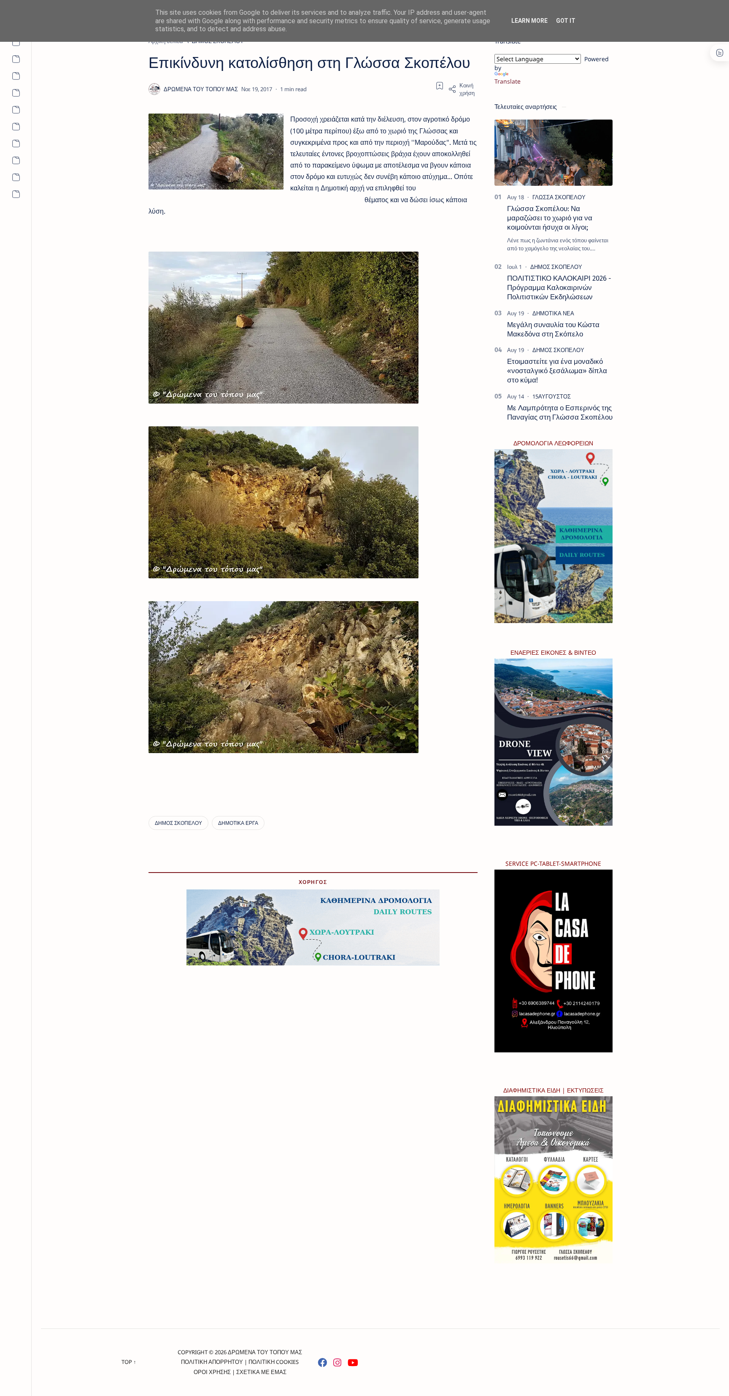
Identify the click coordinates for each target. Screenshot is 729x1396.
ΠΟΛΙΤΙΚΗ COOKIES (273, 1362)
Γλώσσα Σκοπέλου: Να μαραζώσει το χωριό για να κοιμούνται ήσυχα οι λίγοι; (549, 217)
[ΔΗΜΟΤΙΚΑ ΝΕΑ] (553, 313)
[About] (15, 42)
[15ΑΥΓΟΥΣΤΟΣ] (551, 396)
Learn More (529, 20)
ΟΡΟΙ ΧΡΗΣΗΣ (212, 1372)
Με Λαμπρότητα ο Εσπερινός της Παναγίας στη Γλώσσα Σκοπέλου (560, 412)
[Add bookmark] (439, 85)
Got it (565, 20)
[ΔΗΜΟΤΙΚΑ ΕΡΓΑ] (238, 823)
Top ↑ (129, 1362)
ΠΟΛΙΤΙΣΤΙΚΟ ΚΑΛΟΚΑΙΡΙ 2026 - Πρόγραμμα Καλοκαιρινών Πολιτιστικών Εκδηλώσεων (559, 287)
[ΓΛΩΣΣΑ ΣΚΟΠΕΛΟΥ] (559, 197)
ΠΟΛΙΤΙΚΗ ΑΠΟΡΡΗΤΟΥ (212, 1362)
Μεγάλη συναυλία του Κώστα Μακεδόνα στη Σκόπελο (553, 329)
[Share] (463, 89)
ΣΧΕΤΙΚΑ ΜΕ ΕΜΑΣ (261, 1372)
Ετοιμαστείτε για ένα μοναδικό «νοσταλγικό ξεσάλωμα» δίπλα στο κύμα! (557, 370)
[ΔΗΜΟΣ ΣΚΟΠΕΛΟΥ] (178, 823)
